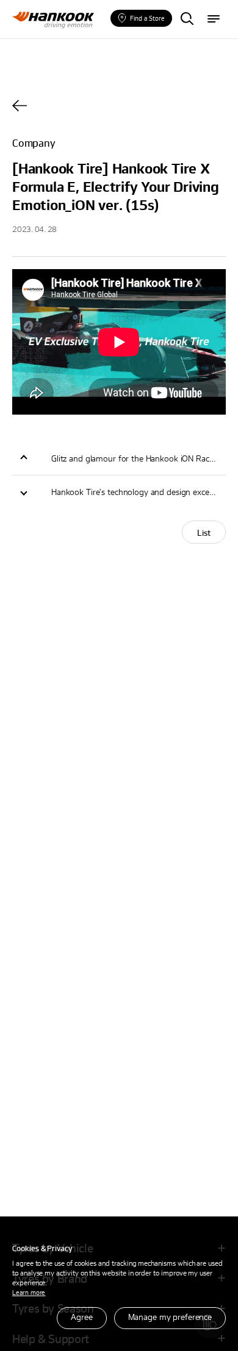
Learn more (28, 1292)
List (204, 532)
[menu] (213, 19)
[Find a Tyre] (187, 19)
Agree (81, 1316)
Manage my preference (170, 1316)
